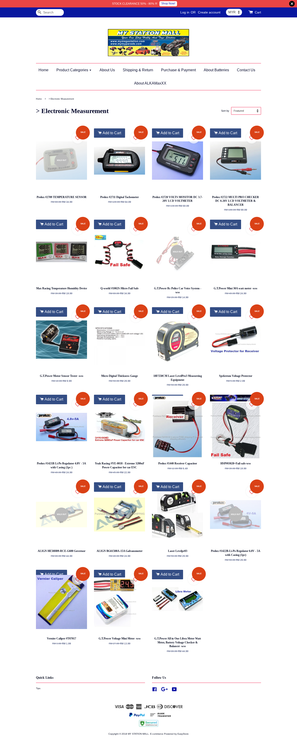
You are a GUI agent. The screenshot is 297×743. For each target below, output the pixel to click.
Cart (258, 12)
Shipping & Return (138, 70)
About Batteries (216, 70)
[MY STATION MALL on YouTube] (174, 690)
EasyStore (183, 734)
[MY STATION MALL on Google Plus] (164, 690)
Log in (184, 12)
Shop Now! (168, 3)
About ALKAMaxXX (150, 83)
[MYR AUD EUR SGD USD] (234, 12)
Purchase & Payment (178, 70)
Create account (209, 12)
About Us (107, 70)
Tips (38, 688)
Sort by (225, 110)
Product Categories (72, 70)
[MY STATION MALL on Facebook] (154, 690)
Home (43, 70)
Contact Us (246, 70)
